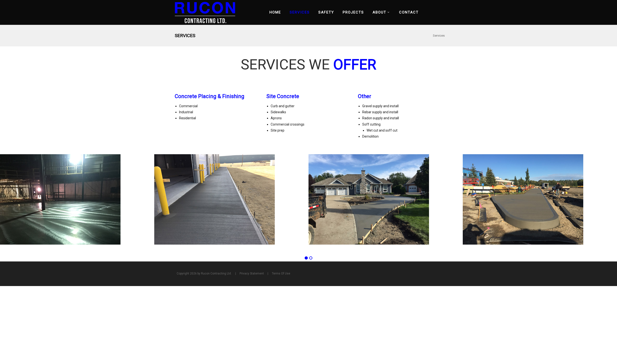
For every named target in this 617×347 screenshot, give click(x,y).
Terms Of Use (281, 273)
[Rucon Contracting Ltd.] (205, 12)
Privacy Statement (252, 273)
